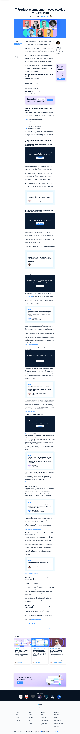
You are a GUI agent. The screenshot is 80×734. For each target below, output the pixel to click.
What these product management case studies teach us (18, 53)
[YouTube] (57, 731)
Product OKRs (56, 714)
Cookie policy (37, 731)
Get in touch (18, 720)
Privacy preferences (40, 157)
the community (46, 628)
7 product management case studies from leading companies (18, 50)
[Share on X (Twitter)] (34, 624)
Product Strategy (57, 715)
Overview (30, 714)
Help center (43, 715)
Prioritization (17, 648)
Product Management (40, 6)
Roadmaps (55, 721)
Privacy (21, 731)
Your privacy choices (45, 731)
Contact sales (18, 715)
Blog (42, 718)
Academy (42, 714)
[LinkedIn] (55, 731)
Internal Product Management (59, 718)
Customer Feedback (57, 726)
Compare (30, 723)
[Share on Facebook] (29, 624)
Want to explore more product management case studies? (18, 57)
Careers (17, 717)
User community (44, 717)
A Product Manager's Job (58, 723)
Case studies (31, 721)
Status (30, 724)
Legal (24, 731)
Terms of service (16, 731)
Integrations (31, 717)
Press (17, 721)
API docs (30, 718)
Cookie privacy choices (29, 731)
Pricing (30, 715)
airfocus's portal (19, 718)
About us (17, 714)
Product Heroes (44, 723)
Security (30, 720)
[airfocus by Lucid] (40, 705)
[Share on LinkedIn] (32, 624)
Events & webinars (44, 720)
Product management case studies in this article (18, 44)
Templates (43, 721)
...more (65, 51)
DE (64, 731)
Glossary (42, 724)
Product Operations (57, 724)
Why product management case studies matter (18, 47)
